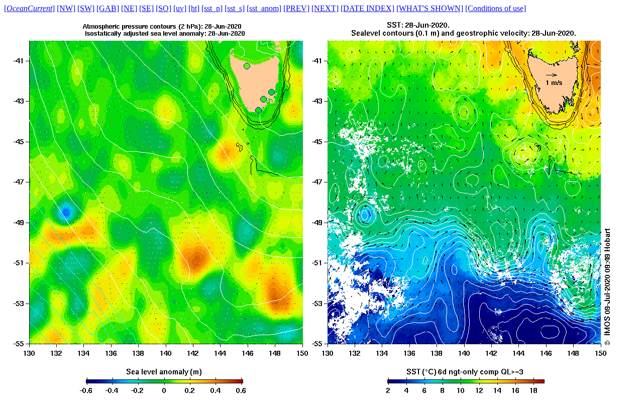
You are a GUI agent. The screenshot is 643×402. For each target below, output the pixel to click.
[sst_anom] (264, 8)
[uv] (179, 8)
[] (29, 8)
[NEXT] (325, 8)
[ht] (193, 8)
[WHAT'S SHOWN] (429, 8)
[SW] (85, 8)
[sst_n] (212, 8)
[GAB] (107, 8)
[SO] (163, 8)
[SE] (146, 8)
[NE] (129, 8)
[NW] (66, 8)
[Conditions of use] (495, 8)
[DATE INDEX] (367, 8)
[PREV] (296, 8)
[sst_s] (235, 8)
